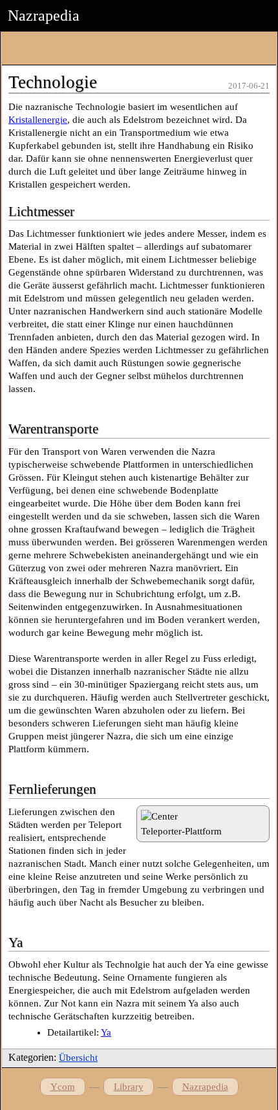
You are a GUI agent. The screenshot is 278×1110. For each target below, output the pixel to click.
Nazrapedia (205, 1087)
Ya (106, 1032)
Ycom (62, 1087)
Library (129, 1087)
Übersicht (78, 1057)
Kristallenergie (37, 119)
